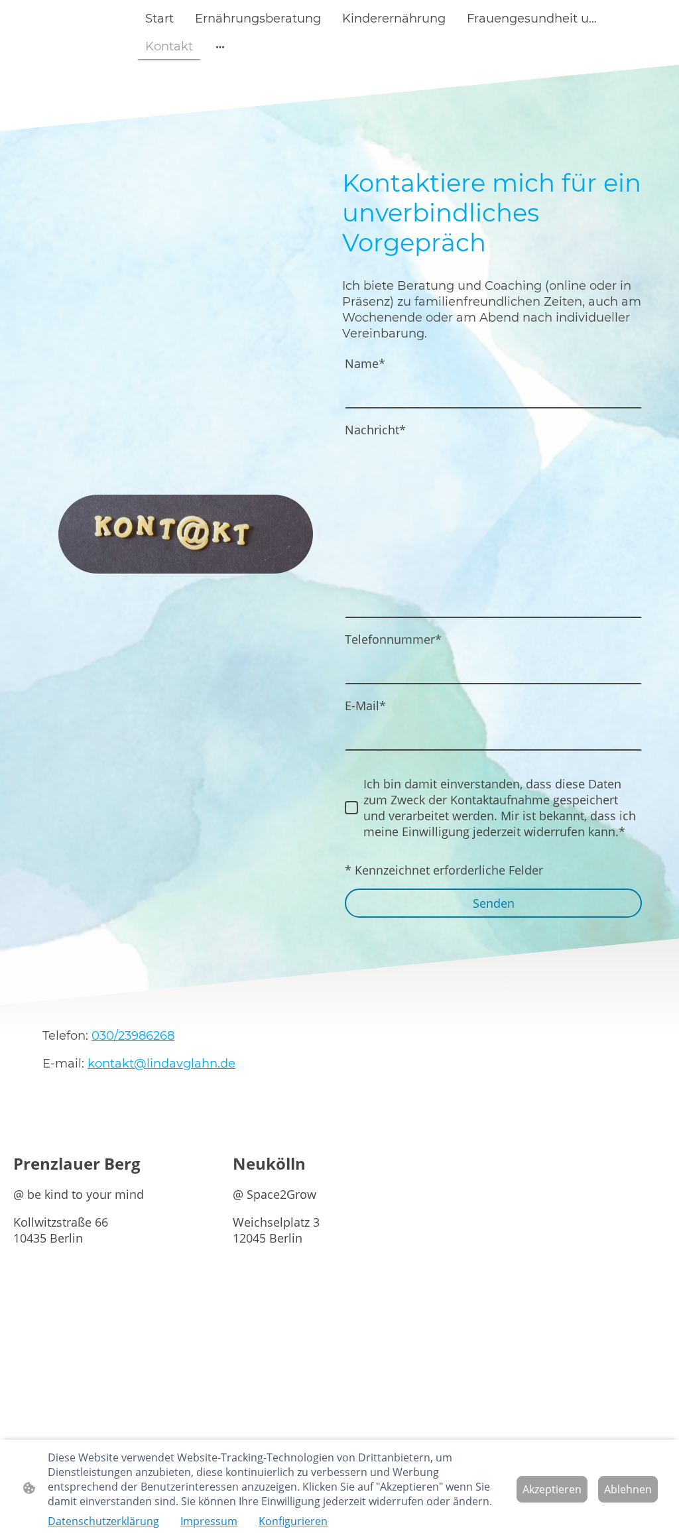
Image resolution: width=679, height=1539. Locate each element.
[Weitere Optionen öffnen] (220, 46)
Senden (494, 903)
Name (365, 363)
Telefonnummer (393, 639)
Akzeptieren (552, 1489)
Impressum (208, 1521)
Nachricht (375, 430)
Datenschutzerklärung (103, 1521)
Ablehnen (628, 1489)
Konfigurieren (293, 1521)
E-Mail (365, 705)
